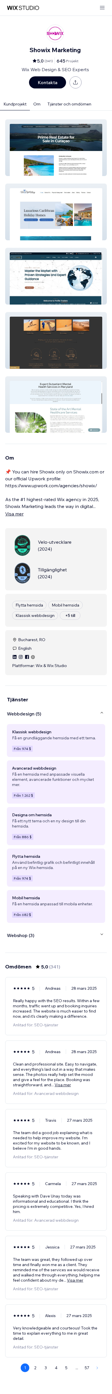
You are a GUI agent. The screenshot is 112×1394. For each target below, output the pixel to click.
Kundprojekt (14, 104)
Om (36, 104)
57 (87, 1367)
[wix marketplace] (23, 8)
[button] (56, 147)
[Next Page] (97, 1367)
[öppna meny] (102, 8)
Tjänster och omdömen (69, 104)
